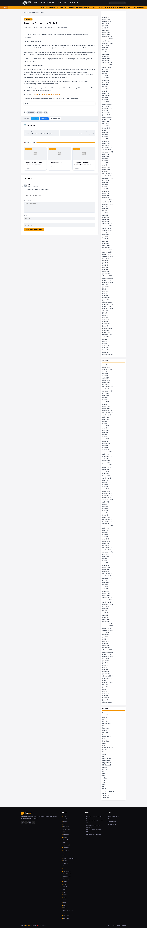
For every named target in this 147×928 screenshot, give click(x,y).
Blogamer (27, 925)
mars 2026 (105, 17)
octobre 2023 (106, 67)
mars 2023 (105, 80)
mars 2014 (105, 165)
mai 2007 (105, 343)
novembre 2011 (107, 226)
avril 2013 (105, 189)
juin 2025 (105, 26)
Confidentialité (112, 824)
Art (103, 719)
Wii (103, 787)
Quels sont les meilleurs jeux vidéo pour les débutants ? (34, 163)
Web (103, 784)
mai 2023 (105, 76)
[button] (77, 2)
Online (104, 754)
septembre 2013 (107, 178)
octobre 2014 (106, 150)
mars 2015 (105, 141)
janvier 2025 (106, 34)
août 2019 (105, 106)
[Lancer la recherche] (124, 3)
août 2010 (105, 258)
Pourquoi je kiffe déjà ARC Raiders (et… (93, 826)
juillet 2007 (105, 339)
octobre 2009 (106, 280)
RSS (109, 925)
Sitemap (114, 925)
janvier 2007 (106, 352)
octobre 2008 (106, 306)
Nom (25, 215)
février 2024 (106, 58)
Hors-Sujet (105, 741)
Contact (72, 3)
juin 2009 (105, 289)
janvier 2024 (106, 60)
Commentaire (27, 200)
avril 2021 (105, 89)
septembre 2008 (107, 308)
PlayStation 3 (106, 760)
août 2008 (105, 311)
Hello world (106, 739)
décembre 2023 (107, 63)
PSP (103, 776)
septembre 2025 (107, 21)
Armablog (36, 94)
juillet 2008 (105, 313)
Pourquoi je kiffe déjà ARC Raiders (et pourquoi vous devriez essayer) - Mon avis (120, 7)
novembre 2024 (107, 39)
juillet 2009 (105, 287)
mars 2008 (105, 321)
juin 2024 (105, 50)
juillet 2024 (105, 47)
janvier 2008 (106, 326)
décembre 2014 (107, 145)
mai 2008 (105, 317)
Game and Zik (106, 737)
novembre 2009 (107, 278)
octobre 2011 (106, 228)
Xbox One (105, 797)
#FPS (45, 112)
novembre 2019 (107, 104)
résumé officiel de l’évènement (51, 94)
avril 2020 (105, 102)
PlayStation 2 (106, 758)
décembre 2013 (107, 171)
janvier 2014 (106, 169)
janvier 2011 (106, 248)
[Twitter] (22, 822)
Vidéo (104, 782)
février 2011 (106, 245)
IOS (103, 745)
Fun (103, 734)
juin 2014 (105, 158)
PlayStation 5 (51, 3)
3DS (103, 713)
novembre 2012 (107, 200)
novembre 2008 (107, 304)
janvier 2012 (106, 221)
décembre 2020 (107, 95)
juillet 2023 (105, 71)
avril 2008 (105, 319)
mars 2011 (105, 243)
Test (103, 780)
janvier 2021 (106, 93)
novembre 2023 (107, 65)
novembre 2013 (107, 174)
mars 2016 (105, 126)
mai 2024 (105, 52)
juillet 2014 (105, 156)
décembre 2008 (107, 302)
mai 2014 (105, 160)
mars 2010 (105, 269)
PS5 (103, 773)
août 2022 (105, 82)
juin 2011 (105, 237)
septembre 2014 (107, 152)
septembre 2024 (107, 43)
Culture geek (106, 723)
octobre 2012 (106, 202)
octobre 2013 (106, 176)
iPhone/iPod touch (108, 747)
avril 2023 (105, 78)
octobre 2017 (106, 119)
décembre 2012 (107, 197)
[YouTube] (29, 822)
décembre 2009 (107, 276)
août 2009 (105, 285)
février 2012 (106, 219)
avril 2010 (105, 267)
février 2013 (106, 193)
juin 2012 (105, 211)
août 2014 (105, 154)
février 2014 (106, 167)
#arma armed (31, 112)
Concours (105, 721)
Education (105, 728)
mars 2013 (105, 191)
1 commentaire (63, 27)
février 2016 (106, 128)
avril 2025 (105, 30)
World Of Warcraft (108, 791)
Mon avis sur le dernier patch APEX (93, 830)
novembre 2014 (107, 147)
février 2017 (106, 121)
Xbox (104, 793)
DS (103, 726)
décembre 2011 (107, 224)
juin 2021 (105, 87)
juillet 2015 (105, 132)
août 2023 (105, 69)
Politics (104, 767)
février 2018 (106, 113)
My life (104, 750)
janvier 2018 (106, 115)
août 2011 (105, 232)
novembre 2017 (107, 117)
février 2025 (106, 32)
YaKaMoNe (28, 27)
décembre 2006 (107, 354)
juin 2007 (105, 341)
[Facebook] (26, 822)
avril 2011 (105, 241)
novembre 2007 (107, 330)
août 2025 (105, 23)
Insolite (66, 3)
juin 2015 (105, 134)
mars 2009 (105, 295)
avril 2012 (105, 215)
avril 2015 (105, 139)
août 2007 (105, 337)
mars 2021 (105, 91)
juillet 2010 (105, 261)
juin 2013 (105, 184)
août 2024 (105, 45)
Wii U (104, 789)
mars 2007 (105, 348)
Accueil (36, 3)
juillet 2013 (105, 182)
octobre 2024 (106, 41)
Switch (60, 3)
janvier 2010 (106, 274)
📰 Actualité (28, 19)
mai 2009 (105, 291)
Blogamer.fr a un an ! (56, 162)
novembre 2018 (107, 108)
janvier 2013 (106, 195)
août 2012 (105, 206)
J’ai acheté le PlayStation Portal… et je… (95, 821)
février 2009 (106, 298)
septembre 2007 (107, 334)
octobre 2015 (106, 130)
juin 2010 (105, 263)
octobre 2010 (106, 254)
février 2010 (106, 271)
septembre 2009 (107, 282)
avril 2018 (105, 110)
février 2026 (106, 19)
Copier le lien (56, 118)
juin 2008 (105, 315)
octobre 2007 (106, 332)
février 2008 (106, 324)
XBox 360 (105, 795)
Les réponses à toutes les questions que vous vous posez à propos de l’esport (83, 164)
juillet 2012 (105, 208)
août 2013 (105, 180)
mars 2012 (105, 217)
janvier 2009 (106, 300)
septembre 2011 (107, 230)
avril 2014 (105, 163)
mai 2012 (105, 213)
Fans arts (105, 732)
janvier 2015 (106, 143)
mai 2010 (105, 265)
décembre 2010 (107, 250)
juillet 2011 (105, 234)
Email (26, 222)
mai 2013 (105, 187)
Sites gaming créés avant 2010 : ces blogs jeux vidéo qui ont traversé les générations (29, 7)
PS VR (104, 771)
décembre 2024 (107, 36)
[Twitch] (33, 822)
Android (104, 717)
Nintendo (105, 752)
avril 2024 (105, 54)
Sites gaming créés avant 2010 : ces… (94, 817)
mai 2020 (105, 100)
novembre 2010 (107, 252)
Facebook (44, 118)
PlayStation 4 (106, 763)
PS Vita (104, 769)
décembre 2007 (107, 328)
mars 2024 (105, 56)
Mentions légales (112, 821)
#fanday (39, 112)
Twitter (36, 118)
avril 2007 (105, 345)
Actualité (42, 3)
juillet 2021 (105, 84)
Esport (104, 730)
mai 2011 (105, 239)
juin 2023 (105, 73)
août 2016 (105, 124)
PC (103, 756)
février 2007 (106, 350)
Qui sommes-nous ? (113, 816)
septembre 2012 (107, 204)
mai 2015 (105, 137)
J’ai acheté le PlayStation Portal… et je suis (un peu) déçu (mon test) (76, 7)
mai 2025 (105, 28)
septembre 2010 (107, 256)
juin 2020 (105, 97)
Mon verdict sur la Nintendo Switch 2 (93, 835)
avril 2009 (105, 293)
